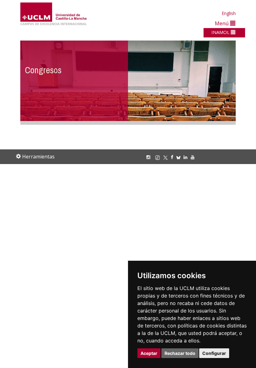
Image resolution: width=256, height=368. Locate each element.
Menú (222, 23)
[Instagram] (149, 157)
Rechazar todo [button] (180, 353)
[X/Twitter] (167, 157)
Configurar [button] (214, 353)
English (229, 13)
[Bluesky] (180, 157)
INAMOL (221, 32)
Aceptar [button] (148, 353)
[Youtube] (194, 157)
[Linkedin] (185, 157)
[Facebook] (173, 157)
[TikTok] (159, 157)
